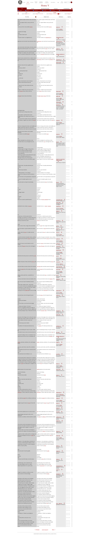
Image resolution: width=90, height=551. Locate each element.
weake (32, 435)
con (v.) (57, 256)
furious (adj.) (58, 102)
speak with (45, 290)
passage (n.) (58, 310)
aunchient (42, 54)
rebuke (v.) (58, 398)
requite (52, 159)
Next (53, 529)
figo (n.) (57, 182)
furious (45, 95)
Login (58, 2)
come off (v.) (58, 246)
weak (51, 435)
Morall (34, 120)
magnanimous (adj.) (60, 37)
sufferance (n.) (58, 417)
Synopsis (56, 8)
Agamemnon (39, 41)
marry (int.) (58, 314)
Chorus (26, 13)
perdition (39, 325)
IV (42, 13)
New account (62, 2)
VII (59, 13)
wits (45, 275)
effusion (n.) (58, 431)
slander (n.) (58, 279)
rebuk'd (24, 398)
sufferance (44, 416)
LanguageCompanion (41, 2)
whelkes (19, 342)
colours (41, 295)
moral (53, 120)
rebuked (43, 398)
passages (42, 310)
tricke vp (33, 261)
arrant (43, 199)
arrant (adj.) (58, 202)
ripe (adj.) (58, 411)
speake (60, 292)
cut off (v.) (58, 354)
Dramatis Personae (45, 8)
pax (44, 141)
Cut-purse (30, 206)
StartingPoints (36, 2)
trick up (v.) (58, 261)
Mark (38, 59)
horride (22, 269)
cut (50, 353)
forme (25, 232)
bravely (43, 246)
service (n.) (58, 27)
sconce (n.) (58, 243)
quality (48, 450)
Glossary (31, 2)
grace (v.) (57, 228)
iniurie (29, 402)
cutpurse (49, 206)
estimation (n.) (59, 59)
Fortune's (42, 95)
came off (40, 246)
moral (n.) (58, 120)
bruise (45, 402)
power (46, 48)
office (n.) (58, 445)
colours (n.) (58, 295)
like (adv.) (58, 332)
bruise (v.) (58, 408)
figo (46, 182)
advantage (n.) (59, 392)
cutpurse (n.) (58, 206)
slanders (51, 278)
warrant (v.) (58, 220)
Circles (32, 8)
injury (48, 402)
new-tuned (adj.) (59, 266)
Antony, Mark (58, 62)
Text (22, 8)
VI (58, 13)
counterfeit (46, 199)
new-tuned (39, 266)
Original (20, 10)
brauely (24, 246)
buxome (21, 91)
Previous (37, 529)
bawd (46, 206)
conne (35, 255)
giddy (39, 95)
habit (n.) (58, 375)
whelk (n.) (58, 342)
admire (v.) (58, 420)
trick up (52, 261)
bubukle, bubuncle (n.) (60, 336)
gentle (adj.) (58, 369)
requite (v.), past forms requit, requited (60, 160)
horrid (41, 269)
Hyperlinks (53, 10)
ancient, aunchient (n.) (60, 54)
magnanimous (47, 37)
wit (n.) (57, 275)
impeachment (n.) (59, 465)
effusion (44, 431)
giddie (20, 95)
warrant (38, 220)
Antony (40, 59)
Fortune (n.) (58, 104)
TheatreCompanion (47, 2)
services (50, 26)
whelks (38, 342)
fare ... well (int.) (59, 503)
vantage (48, 473)
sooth (51, 465)
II (53, 13)
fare (47, 503)
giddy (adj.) (58, 96)
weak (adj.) (58, 435)
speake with (27, 290)
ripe (37, 411)
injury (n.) (58, 403)
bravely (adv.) (58, 250)
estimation (51, 59)
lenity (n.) (58, 363)
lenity (41, 363)
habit (45, 374)
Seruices (31, 26)
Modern (28, 10)
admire (39, 416)
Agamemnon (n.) (59, 41)
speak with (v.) (58, 290)
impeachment (42, 465)
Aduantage (19, 392)
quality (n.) (58, 451)
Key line (44, 10)
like (52, 332)
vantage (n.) (58, 473)
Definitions (36, 10)
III (54, 13)
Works (28, 2)
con (53, 255)
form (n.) (57, 232)
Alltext (18, 13)
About (24, 2)
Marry (46, 310)
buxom (40, 91)
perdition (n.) (58, 326)
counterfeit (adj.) (59, 199)
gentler (38, 369)
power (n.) (58, 48)
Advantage (39, 392)
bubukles (51, 336)
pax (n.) (57, 141)
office (45, 445)
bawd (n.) (58, 211)
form (44, 232)
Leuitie (22, 363)
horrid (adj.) (58, 269)
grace (45, 228)
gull (41, 225)
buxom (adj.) (58, 91)
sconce (42, 243)
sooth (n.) (58, 469)
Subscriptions (53, 2)
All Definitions (66, 8)
